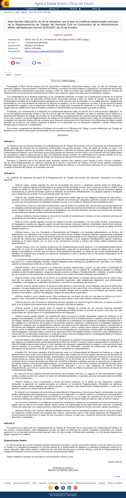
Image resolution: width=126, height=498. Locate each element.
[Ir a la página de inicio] (64, 3)
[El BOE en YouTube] (76, 489)
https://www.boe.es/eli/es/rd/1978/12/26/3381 (44, 51)
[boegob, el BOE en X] (57, 489)
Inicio (17, 12)
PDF (18, 63)
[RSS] (50, 489)
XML (39, 63)
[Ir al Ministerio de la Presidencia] (4, 3)
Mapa (34, 483)
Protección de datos (66, 483)
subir (118, 476)
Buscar (24, 12)
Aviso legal (42, 483)
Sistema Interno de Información (85, 483)
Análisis (17, 75)
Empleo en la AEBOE (115, 483)
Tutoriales (102, 483)
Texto (8, 75)
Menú (94, 9)
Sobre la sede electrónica (21, 483)
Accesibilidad (52, 483)
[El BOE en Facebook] (63, 489)
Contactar (7, 483)
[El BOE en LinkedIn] (69, 489)
